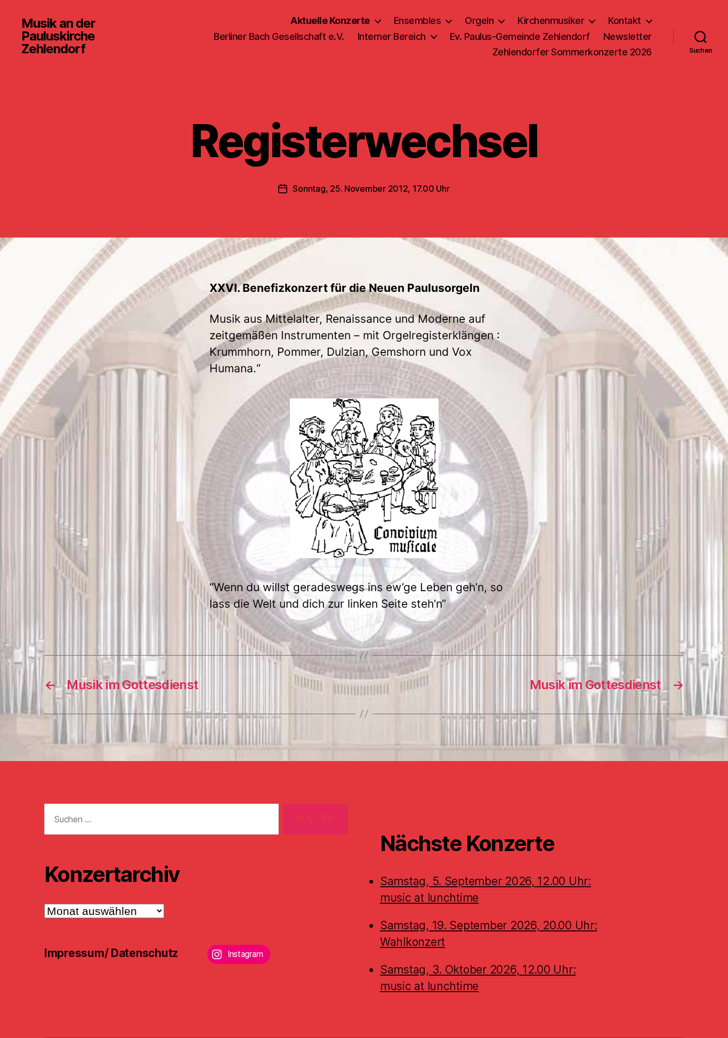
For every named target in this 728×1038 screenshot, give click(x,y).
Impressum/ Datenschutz (111, 953)
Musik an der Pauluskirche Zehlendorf (58, 36)
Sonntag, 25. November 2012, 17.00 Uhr (371, 188)
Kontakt (624, 20)
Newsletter (627, 36)
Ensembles (417, 20)
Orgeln (479, 20)
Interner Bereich (392, 36)
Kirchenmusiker (550, 20)
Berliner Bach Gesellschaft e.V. (279, 36)
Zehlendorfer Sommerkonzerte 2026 (572, 52)
